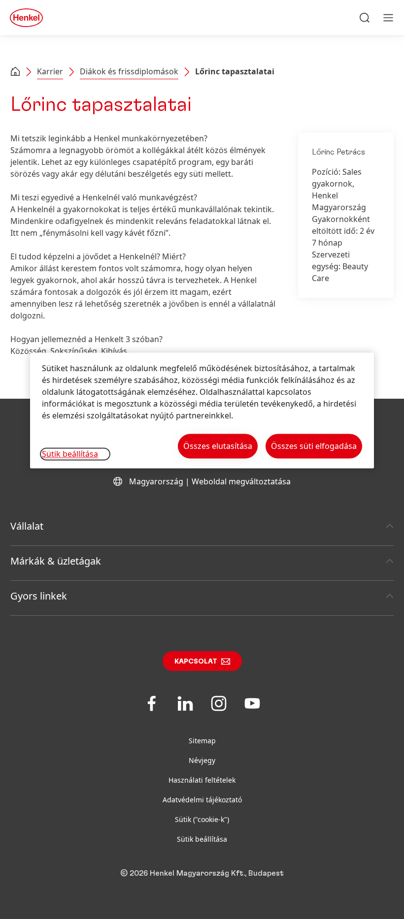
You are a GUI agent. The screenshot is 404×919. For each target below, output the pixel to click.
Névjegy (202, 760)
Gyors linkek (38, 595)
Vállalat (26, 526)
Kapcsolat (195, 661)
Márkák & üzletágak (55, 561)
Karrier (50, 71)
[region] (202, 410)
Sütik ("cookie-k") (202, 819)
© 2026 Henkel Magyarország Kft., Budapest (202, 873)
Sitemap (202, 740)
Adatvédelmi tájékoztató (202, 799)
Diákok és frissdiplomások (129, 71)
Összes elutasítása (217, 446)
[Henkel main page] (26, 18)
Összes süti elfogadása (314, 446)
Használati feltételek (202, 780)
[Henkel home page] (15, 72)
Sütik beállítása (202, 839)
